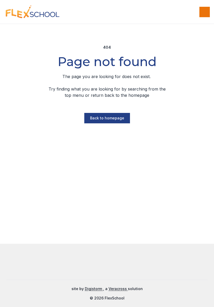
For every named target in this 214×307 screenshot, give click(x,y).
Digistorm (94, 288)
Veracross (118, 288)
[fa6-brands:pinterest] (113, 264)
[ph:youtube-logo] (126, 264)
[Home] (23, 11)
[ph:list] (204, 12)
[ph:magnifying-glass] (192, 12)
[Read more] (87, 264)
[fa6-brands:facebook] (87, 264)
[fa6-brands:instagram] (100, 264)
